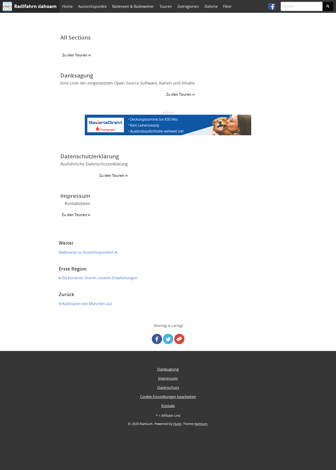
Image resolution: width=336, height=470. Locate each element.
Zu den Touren (75, 55)
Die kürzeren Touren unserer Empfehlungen (99, 277)
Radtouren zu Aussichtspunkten (87, 252)
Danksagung (168, 369)
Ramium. (201, 424)
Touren (166, 6)
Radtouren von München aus (86, 303)
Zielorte (211, 6)
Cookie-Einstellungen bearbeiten (168, 396)
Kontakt (168, 405)
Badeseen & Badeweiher (133, 6)
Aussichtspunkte (92, 6)
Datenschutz (168, 387)
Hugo (177, 424)
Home (67, 6)
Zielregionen (188, 6)
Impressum (168, 378)
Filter (227, 6)
